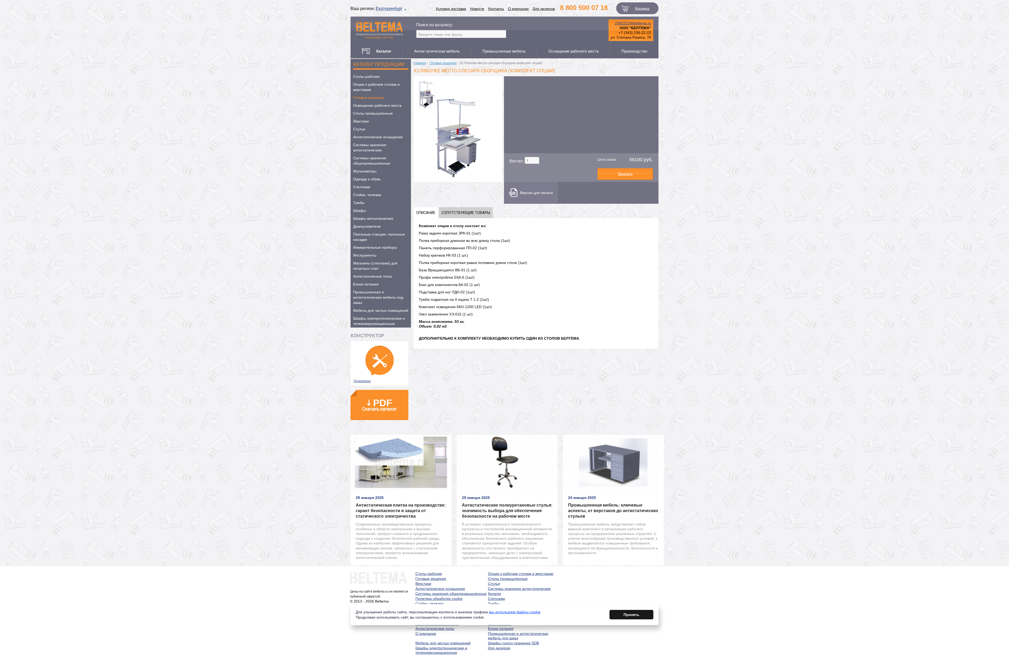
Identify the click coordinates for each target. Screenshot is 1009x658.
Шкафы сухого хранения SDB (513, 643)
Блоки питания (366, 284)
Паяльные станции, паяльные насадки (379, 237)
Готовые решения (368, 97)
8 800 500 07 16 (584, 8)
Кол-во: (516, 161)
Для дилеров (544, 9)
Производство (634, 51)
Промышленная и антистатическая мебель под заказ (378, 297)
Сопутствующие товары (465, 213)
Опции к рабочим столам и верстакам (376, 87)
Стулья (359, 129)
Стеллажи (361, 187)
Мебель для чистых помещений (380, 310)
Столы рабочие (366, 76)
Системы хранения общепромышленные (371, 160)
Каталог (494, 593)
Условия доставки (451, 9)
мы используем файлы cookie (514, 612)
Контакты (496, 9)
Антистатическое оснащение (378, 137)
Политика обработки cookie (438, 598)
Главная (420, 63)
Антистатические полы (372, 276)
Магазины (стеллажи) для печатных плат (375, 266)
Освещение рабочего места (377, 105)
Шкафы (359, 210)
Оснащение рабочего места (573, 51)
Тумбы (358, 203)
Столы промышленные (373, 113)
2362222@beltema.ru (633, 23)
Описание (425, 213)
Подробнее (362, 381)
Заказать (625, 174)
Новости (477, 9)
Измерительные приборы (375, 247)
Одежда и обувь (367, 179)
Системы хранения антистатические (369, 147)
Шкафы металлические (373, 218)
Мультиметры (365, 171)
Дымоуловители (367, 226)
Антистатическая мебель (437, 51)
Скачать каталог (379, 404)
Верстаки (361, 121)
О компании (518, 9)
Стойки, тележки (367, 195)
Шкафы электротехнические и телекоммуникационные (379, 321)
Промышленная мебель (504, 51)
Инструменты (364, 255)
